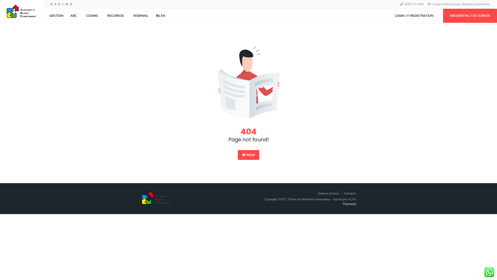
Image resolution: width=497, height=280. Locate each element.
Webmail (140, 16)
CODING (92, 16)
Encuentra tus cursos (470, 16)
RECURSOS (115, 16)
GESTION (56, 16)
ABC (73, 16)
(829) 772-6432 (414, 4)
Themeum (349, 204)
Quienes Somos (328, 193)
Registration (421, 16)
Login (399, 16)
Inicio (250, 155)
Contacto (350, 193)
